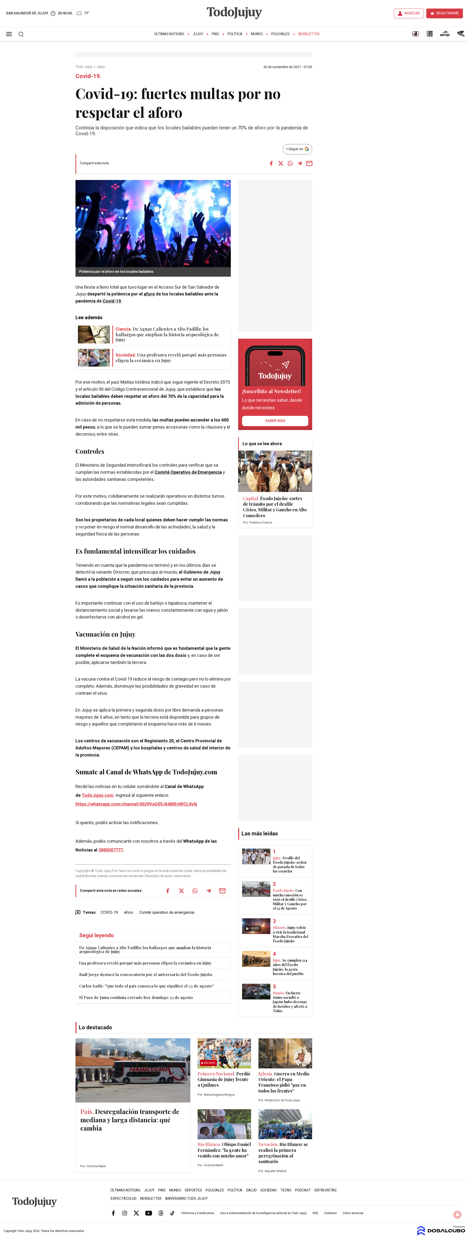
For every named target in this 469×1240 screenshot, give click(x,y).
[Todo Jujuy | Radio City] (430, 35)
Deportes (193, 1190)
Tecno (285, 1190)
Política (235, 34)
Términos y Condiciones (197, 1213)
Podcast (303, 1190)
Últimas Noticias (169, 34)
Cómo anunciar (353, 1213)
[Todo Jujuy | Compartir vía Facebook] (271, 163)
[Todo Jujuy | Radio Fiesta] (461, 35)
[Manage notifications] (457, 1215)
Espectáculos (124, 1198)
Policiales (280, 34)
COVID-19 (109, 912)
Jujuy (198, 34)
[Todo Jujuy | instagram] (125, 1213)
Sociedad (268, 1190)
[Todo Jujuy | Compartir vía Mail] (309, 163)
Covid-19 (112, 301)
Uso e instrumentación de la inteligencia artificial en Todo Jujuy (263, 1213)
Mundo (257, 34)
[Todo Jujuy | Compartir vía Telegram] (300, 163)
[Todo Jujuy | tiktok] (172, 1213)
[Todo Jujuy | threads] (161, 1213)
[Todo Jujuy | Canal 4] (415, 35)
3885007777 (110, 850)
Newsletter (309, 34)
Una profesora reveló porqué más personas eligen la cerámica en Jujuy (145, 963)
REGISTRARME (448, 13)
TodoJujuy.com (98, 795)
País (215, 34)
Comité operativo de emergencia (166, 912)
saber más (275, 421)
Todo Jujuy (84, 66)
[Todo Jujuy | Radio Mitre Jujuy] (445, 35)
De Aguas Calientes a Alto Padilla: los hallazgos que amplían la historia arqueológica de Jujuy (145, 949)
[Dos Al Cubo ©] (441, 1234)
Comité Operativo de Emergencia (188, 472)
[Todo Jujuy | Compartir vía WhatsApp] (290, 163)
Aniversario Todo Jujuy (186, 1198)
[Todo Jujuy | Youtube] (148, 1213)
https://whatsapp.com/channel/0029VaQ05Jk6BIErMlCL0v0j (136, 804)
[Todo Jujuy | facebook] (113, 1213)
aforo (149, 294)
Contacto (330, 1213)
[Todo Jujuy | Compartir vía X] (281, 163)
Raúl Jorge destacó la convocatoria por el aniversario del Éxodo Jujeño (145, 974)
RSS (315, 1213)
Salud (251, 1190)
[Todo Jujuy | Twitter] (136, 1213)
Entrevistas (326, 1190)
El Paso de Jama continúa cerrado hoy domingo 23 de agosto (136, 997)
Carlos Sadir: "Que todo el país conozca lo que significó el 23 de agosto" (146, 985)
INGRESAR (412, 13)
